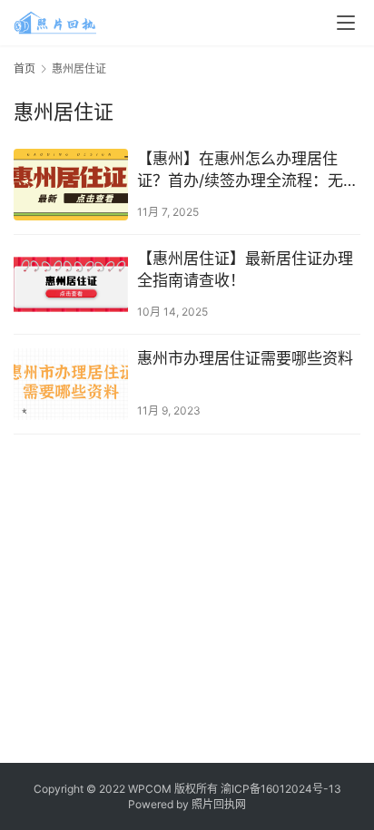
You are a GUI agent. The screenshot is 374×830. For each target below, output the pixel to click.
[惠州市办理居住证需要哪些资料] (71, 384)
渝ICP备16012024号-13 (281, 789)
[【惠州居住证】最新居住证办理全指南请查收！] (71, 284)
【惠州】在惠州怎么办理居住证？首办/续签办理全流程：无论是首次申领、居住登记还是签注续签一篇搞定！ (248, 171)
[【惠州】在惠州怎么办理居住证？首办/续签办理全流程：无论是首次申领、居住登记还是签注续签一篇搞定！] (71, 184)
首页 (24, 68)
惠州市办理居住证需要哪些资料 (245, 358)
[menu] (346, 22)
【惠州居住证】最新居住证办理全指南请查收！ (245, 269)
